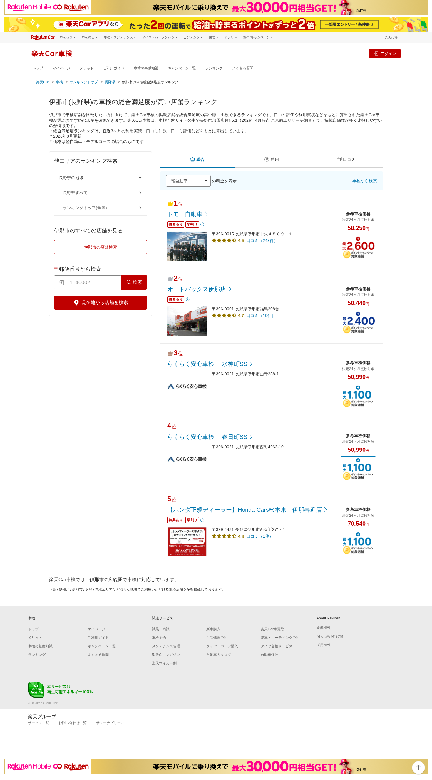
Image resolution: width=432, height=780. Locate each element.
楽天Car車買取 (272, 629)
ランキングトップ (84, 82)
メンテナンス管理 (166, 646)
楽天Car (42, 82)
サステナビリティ (110, 723)
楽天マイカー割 (164, 663)
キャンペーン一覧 (182, 68)
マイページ (61, 68)
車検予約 (159, 638)
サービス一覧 (38, 723)
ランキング (214, 68)
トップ (38, 68)
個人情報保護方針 (331, 636)
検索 (137, 282)
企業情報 (324, 628)
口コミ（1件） (259, 536)
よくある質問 (242, 68)
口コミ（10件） (261, 315)
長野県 (110, 82)
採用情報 (324, 645)
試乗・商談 (161, 629)
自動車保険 (269, 655)
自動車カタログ (218, 655)
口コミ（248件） (262, 240)
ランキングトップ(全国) (85, 207)
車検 (59, 82)
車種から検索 (364, 180)
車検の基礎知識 (146, 68)
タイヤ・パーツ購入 (222, 646)
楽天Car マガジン (166, 655)
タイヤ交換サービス (276, 646)
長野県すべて (75, 192)
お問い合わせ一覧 (72, 723)
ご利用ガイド (113, 68)
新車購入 (213, 629)
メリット (87, 68)
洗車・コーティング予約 (280, 638)
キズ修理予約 (216, 638)
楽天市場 (391, 37)
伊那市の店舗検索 (100, 247)
